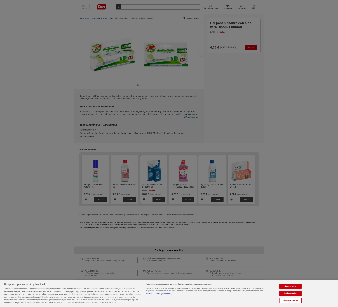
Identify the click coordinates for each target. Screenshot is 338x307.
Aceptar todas (290, 286)
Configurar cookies (290, 300)
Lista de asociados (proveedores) (159, 294)
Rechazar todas (290, 293)
